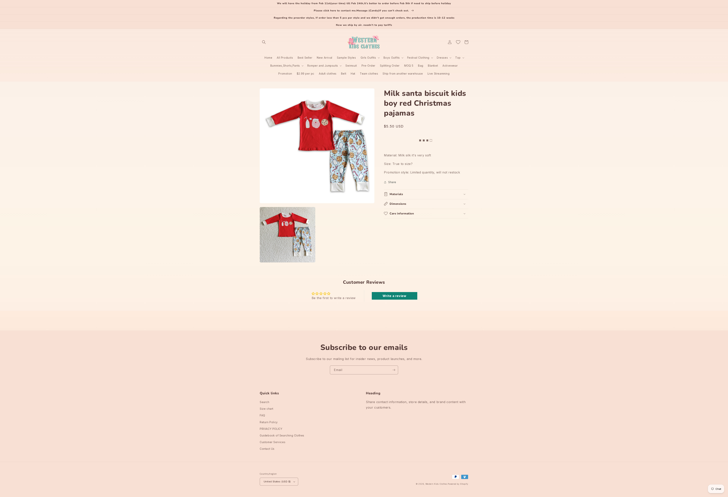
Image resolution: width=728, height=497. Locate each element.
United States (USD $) (277, 481)
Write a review (394, 296)
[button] (264, 42)
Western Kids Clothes (436, 484)
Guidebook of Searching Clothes (282, 435)
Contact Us (267, 448)
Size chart (266, 408)
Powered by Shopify (458, 484)
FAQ (262, 415)
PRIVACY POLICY (271, 428)
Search (264, 402)
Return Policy (269, 422)
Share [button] (392, 182)
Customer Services (272, 442)
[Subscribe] (394, 369)
